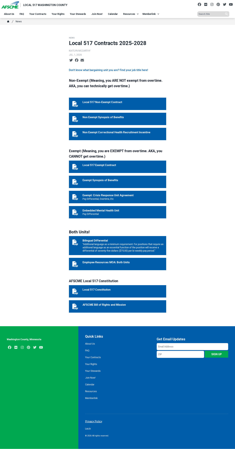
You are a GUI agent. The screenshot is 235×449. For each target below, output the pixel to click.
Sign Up (216, 354)
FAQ (22, 14)
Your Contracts (37, 14)
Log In (88, 428)
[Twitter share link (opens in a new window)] (71, 60)
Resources (129, 14)
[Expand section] (137, 14)
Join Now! (97, 14)
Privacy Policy (93, 421)
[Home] (8, 21)
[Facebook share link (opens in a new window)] (77, 60)
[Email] (82, 60)
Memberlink (149, 14)
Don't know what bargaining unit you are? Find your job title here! (108, 70)
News (19, 21)
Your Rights (58, 14)
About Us (9, 14)
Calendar (113, 14)
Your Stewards (78, 14)
